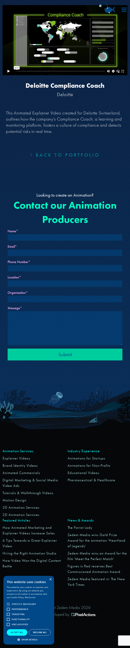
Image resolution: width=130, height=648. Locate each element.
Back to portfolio (66, 155)
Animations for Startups (86, 458)
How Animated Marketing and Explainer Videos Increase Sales (29, 530)
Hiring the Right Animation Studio (30, 553)
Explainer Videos (16, 458)
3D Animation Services (21, 507)
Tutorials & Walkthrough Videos (28, 492)
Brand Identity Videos (20, 465)
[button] (29, 639)
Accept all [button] (17, 632)
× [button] (50, 579)
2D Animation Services (21, 514)
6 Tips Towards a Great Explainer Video (30, 543)
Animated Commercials (21, 472)
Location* (14, 277)
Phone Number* (19, 262)
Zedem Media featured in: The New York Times (96, 581)
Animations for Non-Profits (89, 465)
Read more (30, 597)
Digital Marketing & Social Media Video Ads (30, 483)
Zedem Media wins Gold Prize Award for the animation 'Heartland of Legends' (96, 540)
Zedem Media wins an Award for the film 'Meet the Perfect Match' (97, 556)
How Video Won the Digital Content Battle (32, 563)
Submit (65, 354)
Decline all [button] (40, 632)
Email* (12, 246)
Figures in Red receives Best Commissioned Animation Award (94, 569)
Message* (15, 308)
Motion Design (14, 500)
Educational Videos (83, 472)
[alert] (28, 610)
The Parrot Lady (80, 527)
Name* (13, 231)
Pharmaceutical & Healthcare (91, 480)
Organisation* (18, 292)
